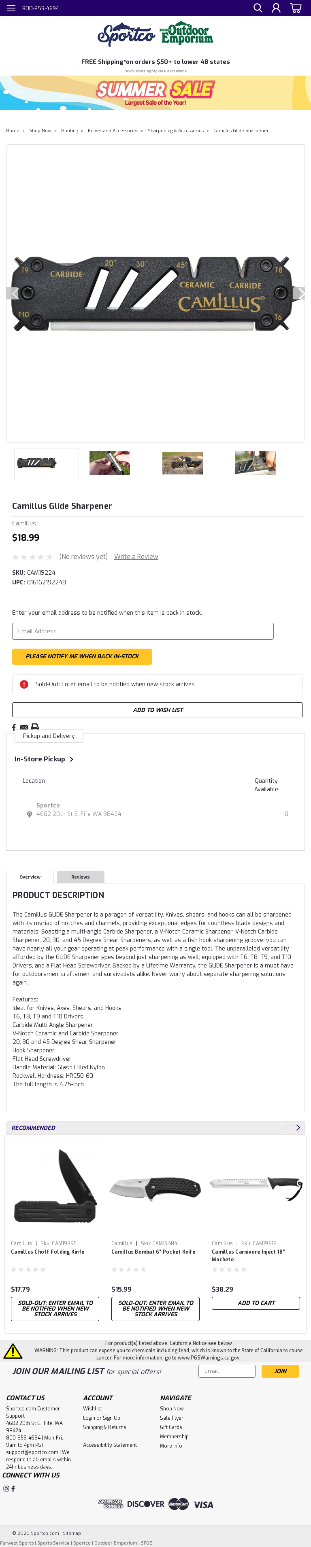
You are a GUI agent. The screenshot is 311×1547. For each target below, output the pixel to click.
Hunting (69, 131)
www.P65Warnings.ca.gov (208, 1358)
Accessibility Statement (110, 1445)
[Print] (35, 727)
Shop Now (40, 131)
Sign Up (111, 1418)
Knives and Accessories (113, 131)
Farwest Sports (17, 1543)
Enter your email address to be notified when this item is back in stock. (107, 613)
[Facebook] (14, 727)
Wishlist (92, 1409)
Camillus (21, 1243)
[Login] (276, 8)
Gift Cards (171, 1427)
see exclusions (173, 71)
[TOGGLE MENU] (11, 9)
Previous (12, 293)
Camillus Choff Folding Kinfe (47, 1252)
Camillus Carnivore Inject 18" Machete (248, 1256)
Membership (174, 1436)
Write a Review (136, 556)
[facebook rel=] (13, 1489)
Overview (29, 877)
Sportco (48, 805)
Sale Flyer (171, 1418)
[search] (258, 8)
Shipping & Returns (104, 1427)
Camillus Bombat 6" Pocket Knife (153, 1252)
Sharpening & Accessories (176, 131)
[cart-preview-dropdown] (294, 7)
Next (299, 293)
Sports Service (53, 1543)
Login (89, 1418)
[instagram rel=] (6, 1489)
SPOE (146, 1543)
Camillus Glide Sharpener (241, 131)
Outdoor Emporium (115, 1543)
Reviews (80, 877)
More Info (171, 1446)
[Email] (24, 727)
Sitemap (72, 1533)
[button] (155, 93)
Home (12, 131)
